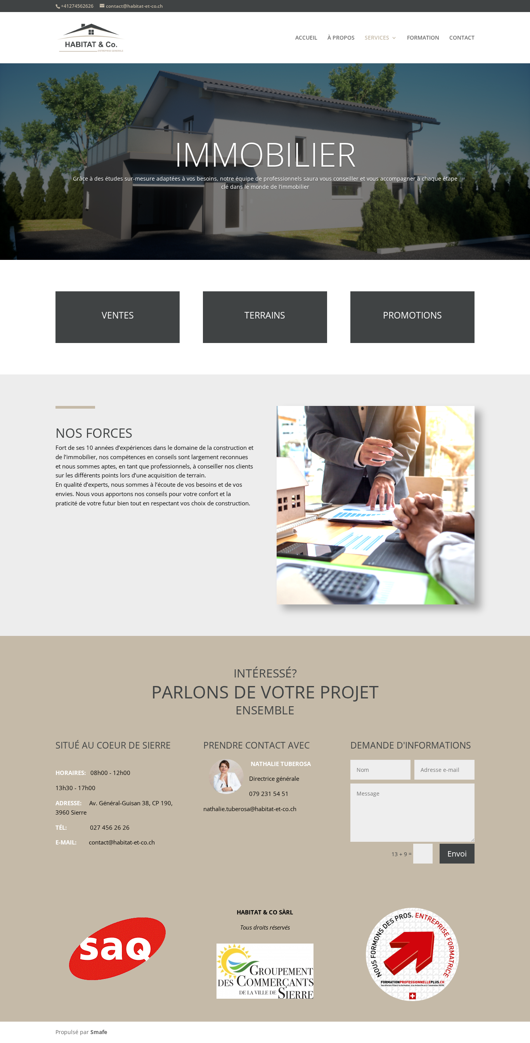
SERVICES (377, 38)
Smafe (98, 1032)
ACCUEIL (306, 38)
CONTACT (462, 38)
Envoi (457, 853)
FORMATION (423, 38)
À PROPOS (341, 38)
